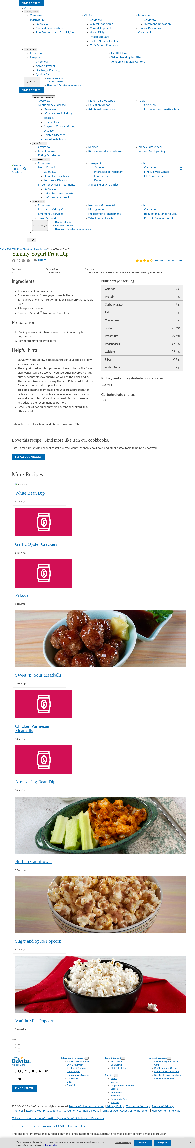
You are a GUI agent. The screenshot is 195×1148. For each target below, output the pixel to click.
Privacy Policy (115, 1106)
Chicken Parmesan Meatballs (32, 728)
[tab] (19, 1044)
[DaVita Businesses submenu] (169, 1058)
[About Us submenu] (116, 1075)
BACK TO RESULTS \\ (11, 249)
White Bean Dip (30, 493)
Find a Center (31, 3)
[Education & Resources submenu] (87, 1058)
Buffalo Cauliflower (33, 861)
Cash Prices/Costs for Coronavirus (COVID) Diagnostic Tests (49, 1126)
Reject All (143, 1142)
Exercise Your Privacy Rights (43, 1110)
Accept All (162, 1142)
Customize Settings (138, 1106)
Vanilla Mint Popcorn (34, 1020)
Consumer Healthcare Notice (81, 1110)
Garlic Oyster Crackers (36, 544)
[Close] (190, 1142)
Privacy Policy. (51, 1145)
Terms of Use (109, 1110)
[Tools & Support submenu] (123, 1058)
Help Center (159, 1110)
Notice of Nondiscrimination (86, 1106)
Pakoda (22, 595)
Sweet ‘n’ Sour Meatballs (38, 675)
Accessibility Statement (134, 1110)
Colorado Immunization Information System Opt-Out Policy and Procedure (58, 1118)
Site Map (174, 1110)
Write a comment (175, 260)
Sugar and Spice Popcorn (38, 941)
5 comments (160, 260)
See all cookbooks (28, 456)
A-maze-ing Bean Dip (35, 781)
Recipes (43, 249)
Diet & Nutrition (31, 249)
